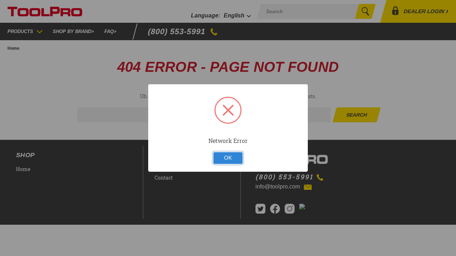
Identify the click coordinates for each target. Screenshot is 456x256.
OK (228, 158)
